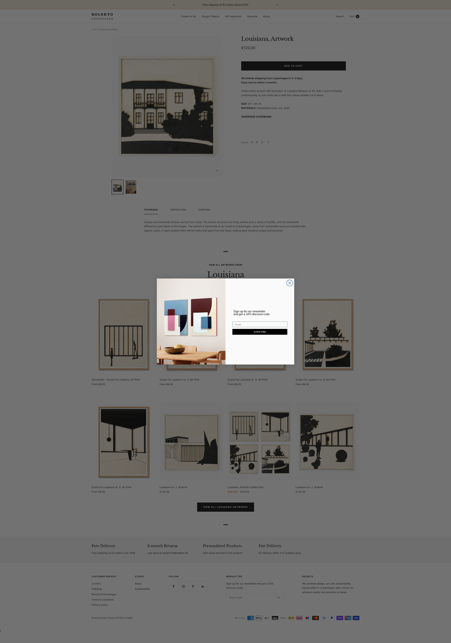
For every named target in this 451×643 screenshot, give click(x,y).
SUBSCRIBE (260, 332)
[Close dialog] (290, 283)
